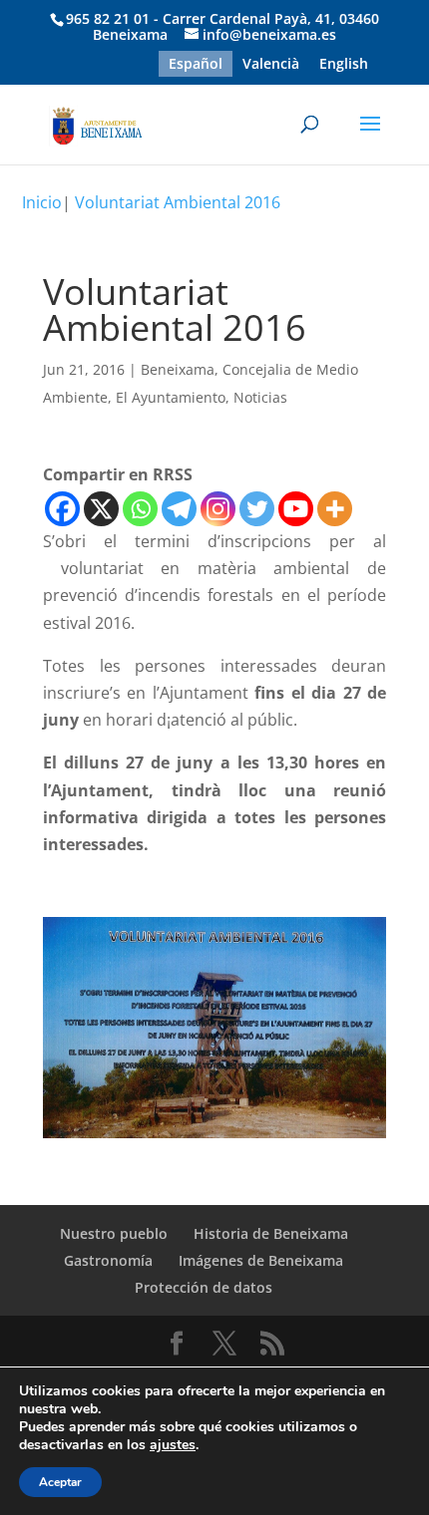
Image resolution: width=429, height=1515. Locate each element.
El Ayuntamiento (170, 397)
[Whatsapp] (140, 508)
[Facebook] (62, 508)
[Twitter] (256, 508)
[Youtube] (295, 508)
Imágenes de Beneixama (261, 1260)
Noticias (260, 397)
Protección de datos (203, 1287)
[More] (334, 508)
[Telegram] (179, 508)
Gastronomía (108, 1260)
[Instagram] (218, 508)
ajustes (173, 1445)
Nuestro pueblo (114, 1233)
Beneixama (177, 369)
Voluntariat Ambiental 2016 (177, 202)
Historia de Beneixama (271, 1233)
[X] (101, 508)
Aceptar (60, 1482)
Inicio (42, 202)
